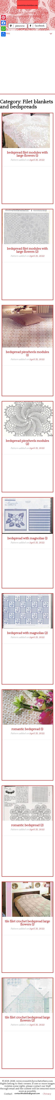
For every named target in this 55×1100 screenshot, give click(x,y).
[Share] (3, 34)
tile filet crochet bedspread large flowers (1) (27, 923)
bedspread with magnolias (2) (27, 633)
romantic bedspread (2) (27, 825)
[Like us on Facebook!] (37, 27)
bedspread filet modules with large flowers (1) (27, 154)
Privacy (47, 1094)
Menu (6, 33)
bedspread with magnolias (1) (27, 538)
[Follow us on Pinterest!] (18, 27)
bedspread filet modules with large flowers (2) (27, 250)
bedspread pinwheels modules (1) (27, 353)
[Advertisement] (27, 65)
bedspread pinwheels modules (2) (27, 442)
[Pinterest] (3, 17)
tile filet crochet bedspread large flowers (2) (27, 1019)
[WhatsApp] (3, 28)
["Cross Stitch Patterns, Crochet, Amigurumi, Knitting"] (27, 4)
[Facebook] (3, 23)
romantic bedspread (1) (27, 729)
